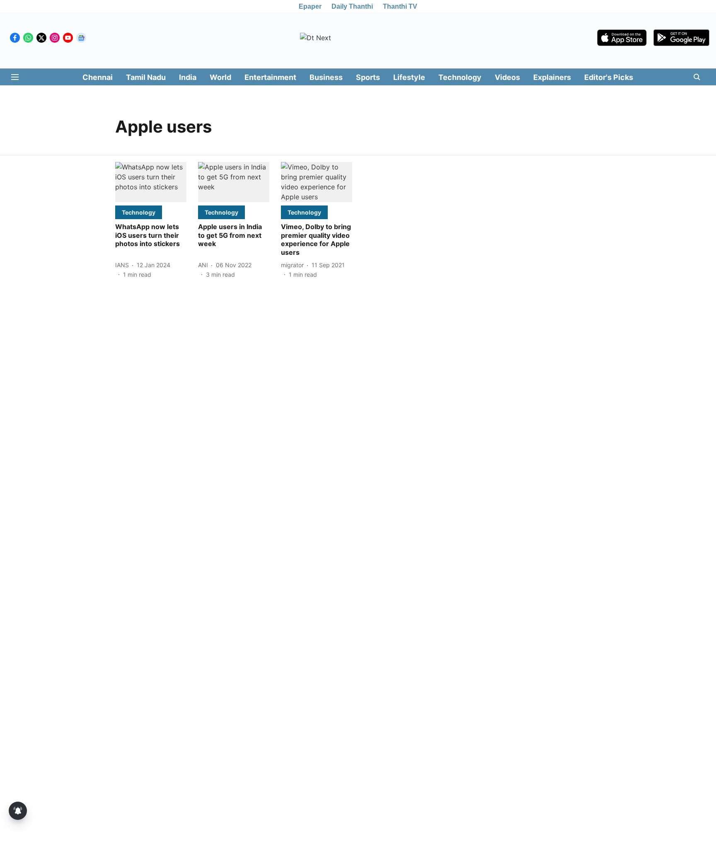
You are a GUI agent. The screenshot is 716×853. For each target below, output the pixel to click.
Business (326, 77)
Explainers (552, 77)
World (220, 77)
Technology (459, 77)
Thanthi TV (400, 6)
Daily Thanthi (352, 6)
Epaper (310, 6)
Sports (368, 77)
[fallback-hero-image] (150, 182)
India (187, 77)
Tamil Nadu (146, 77)
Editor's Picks (608, 77)
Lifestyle (409, 77)
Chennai (97, 77)
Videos (507, 77)
